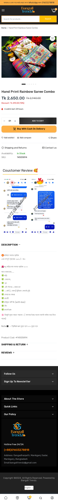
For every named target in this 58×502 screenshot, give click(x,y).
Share (54, 137)
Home (3, 28)
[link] (6, 498)
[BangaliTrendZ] (28, 10)
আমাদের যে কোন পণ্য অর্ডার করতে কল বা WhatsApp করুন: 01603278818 (29, 2)
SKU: (3, 157)
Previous (6, 207)
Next (52, 207)
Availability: (7, 153)
